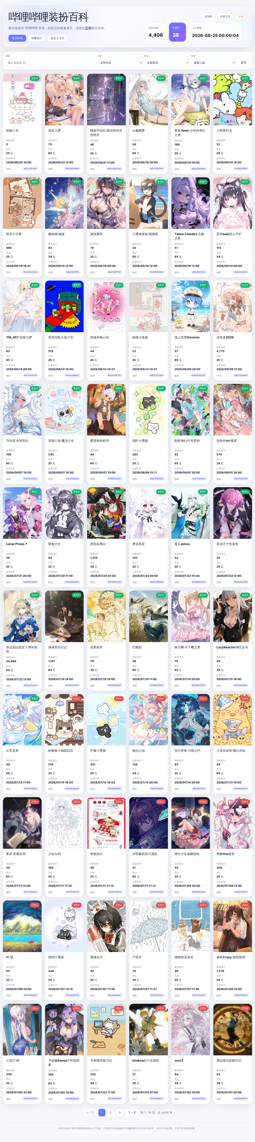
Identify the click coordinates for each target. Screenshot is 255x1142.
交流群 (208, 16)
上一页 (90, 1112)
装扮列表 (17, 38)
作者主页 (225, 16)
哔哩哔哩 (130, 1128)
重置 (243, 62)
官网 (88, 28)
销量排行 (36, 38)
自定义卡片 (58, 38)
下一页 (132, 1112)
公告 (240, 16)
